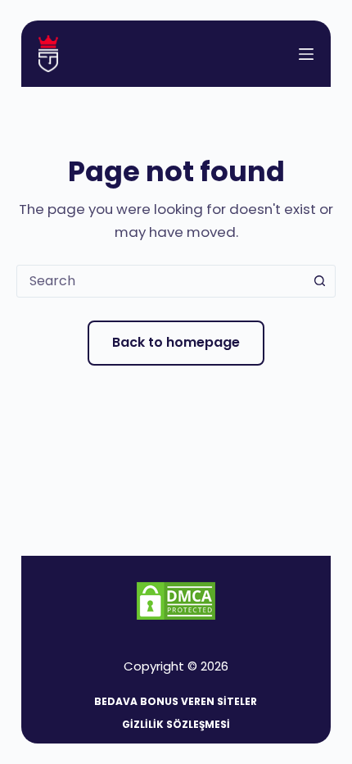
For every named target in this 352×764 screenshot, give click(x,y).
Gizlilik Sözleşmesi (176, 724)
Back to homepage (176, 342)
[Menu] (306, 54)
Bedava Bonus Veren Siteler (175, 701)
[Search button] (319, 281)
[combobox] (160, 281)
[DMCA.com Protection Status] (176, 599)
